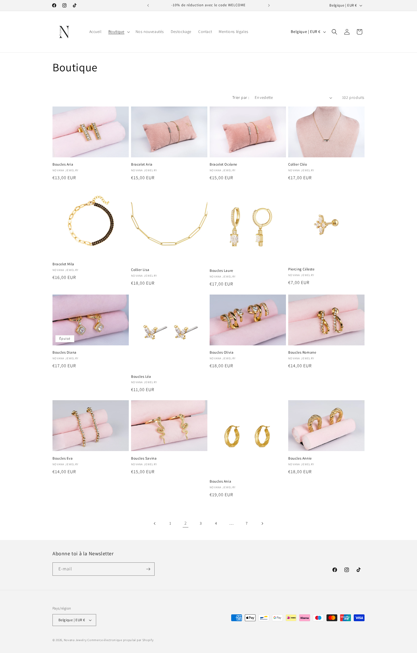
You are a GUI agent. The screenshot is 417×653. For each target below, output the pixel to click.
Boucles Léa (141, 376)
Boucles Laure (221, 270)
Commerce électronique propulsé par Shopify (120, 640)
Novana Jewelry (75, 640)
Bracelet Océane (223, 164)
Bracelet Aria (142, 164)
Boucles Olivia (221, 352)
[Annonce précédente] (148, 5)
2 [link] (185, 523)
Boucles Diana (64, 352)
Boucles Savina (144, 458)
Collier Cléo (297, 164)
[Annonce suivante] (269, 5)
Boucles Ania (220, 481)
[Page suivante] (262, 523)
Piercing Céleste (301, 269)
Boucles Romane (302, 352)
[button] (118, 31)
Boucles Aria (62, 164)
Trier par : (240, 97)
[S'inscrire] (148, 569)
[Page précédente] (155, 523)
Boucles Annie (300, 458)
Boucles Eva (62, 458)
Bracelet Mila (63, 264)
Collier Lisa (140, 270)
